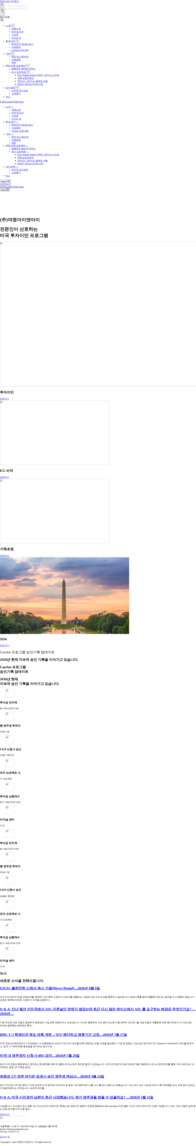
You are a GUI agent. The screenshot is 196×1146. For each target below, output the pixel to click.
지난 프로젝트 (18, 151)
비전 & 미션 (17, 113)
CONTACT (5, 184)
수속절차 (16, 128)
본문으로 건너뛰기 (9, 1)
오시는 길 (16, 119)
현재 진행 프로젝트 (15, 145)
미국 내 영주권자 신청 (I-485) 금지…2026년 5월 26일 (40, 1055)
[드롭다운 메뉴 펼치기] (12, 107)
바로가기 (4, 399)
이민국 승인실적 (19, 169)
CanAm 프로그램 (19, 131)
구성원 (14, 116)
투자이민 (10, 122)
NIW (13, 143)
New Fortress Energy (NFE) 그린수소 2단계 (38, 154)
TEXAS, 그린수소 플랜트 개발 (32, 160)
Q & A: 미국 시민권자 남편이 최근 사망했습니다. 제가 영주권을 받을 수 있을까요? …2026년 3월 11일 (76, 1097)
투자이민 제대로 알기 (22, 125)
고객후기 (16, 172)
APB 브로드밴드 (25, 157)
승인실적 (10, 166)
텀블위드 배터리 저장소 (23, 148)
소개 (8, 107)
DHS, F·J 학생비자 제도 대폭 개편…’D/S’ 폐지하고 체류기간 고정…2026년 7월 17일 (63, 1034)
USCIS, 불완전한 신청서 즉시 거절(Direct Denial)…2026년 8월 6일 (50, 988)
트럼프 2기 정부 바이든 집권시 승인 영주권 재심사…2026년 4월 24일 (52, 1076)
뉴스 (8, 175)
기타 (8, 134)
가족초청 (16, 140)
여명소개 (16, 110)
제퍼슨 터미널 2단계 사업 (30, 163)
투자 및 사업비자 (20, 137)
